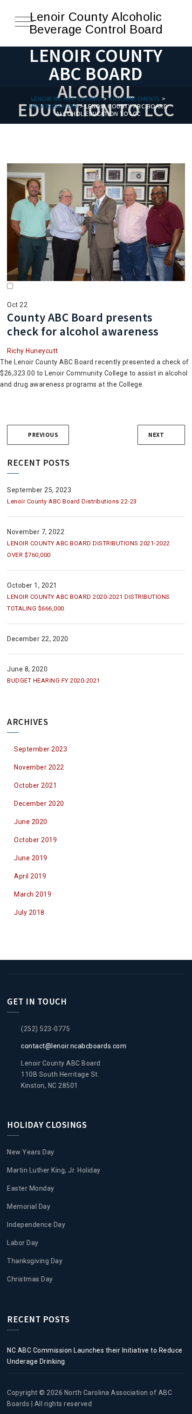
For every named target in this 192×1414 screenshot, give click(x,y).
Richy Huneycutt (32, 351)
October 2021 (35, 785)
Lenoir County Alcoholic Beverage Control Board (96, 23)
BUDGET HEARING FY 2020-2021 (53, 680)
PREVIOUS (43, 435)
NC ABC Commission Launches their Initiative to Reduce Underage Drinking (95, 1356)
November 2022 (39, 767)
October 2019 (35, 840)
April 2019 (30, 876)
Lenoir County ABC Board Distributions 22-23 (72, 501)
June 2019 (31, 858)
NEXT (156, 435)
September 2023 (40, 749)
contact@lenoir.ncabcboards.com (73, 1046)
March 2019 (32, 894)
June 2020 (31, 821)
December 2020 (39, 803)
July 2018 (29, 912)
